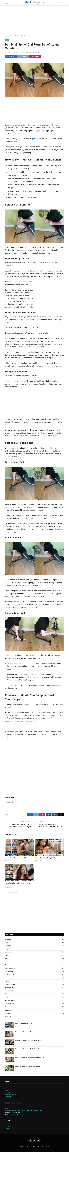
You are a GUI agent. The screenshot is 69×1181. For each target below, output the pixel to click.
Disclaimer (8, 1096)
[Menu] (7, 3)
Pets (6, 997)
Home (6, 1087)
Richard (8, 52)
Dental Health (8, 945)
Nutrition (7, 1128)
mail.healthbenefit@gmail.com (33, 1110)
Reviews (7, 1007)
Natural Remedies (10, 984)
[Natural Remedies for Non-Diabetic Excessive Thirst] (9, 1059)
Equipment (8, 949)
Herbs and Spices (9, 974)
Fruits (6, 961)
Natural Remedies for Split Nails (45, 858)
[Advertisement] (34, 20)
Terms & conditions (10, 1094)
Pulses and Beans (10, 1003)
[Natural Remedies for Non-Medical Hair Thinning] (9, 1051)
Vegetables (8, 1013)
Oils (6, 994)
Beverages (8, 939)
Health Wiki (8, 1126)
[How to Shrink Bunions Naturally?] (19, 847)
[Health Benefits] (34, 3)
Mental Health (9, 981)
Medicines (8, 978)
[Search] (62, 3)
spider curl (36, 139)
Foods (6, 958)
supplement (8, 1010)
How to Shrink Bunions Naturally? (15, 858)
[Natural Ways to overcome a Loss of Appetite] (9, 1068)
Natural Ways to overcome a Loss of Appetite (27, 1066)
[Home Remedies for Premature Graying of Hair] (19, 872)
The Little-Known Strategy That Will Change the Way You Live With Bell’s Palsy (21, 826)
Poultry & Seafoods (10, 1000)
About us (7, 1089)
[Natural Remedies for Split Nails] (49, 847)
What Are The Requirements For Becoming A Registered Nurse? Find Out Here (50, 826)
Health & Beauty (9, 971)
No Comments (27, 52)
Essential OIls (8, 952)
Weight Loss (8, 1016)
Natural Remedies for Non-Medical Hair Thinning (28, 1049)
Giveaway (7, 965)
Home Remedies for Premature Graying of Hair (18, 884)
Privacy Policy (9, 1093)
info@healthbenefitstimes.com (14, 1110)
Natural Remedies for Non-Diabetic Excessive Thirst (29, 1057)
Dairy (6, 942)
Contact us (8, 1091)
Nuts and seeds (9, 990)
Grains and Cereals (10, 968)
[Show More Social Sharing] (43, 56)
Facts (7, 40)
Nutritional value (9, 987)
